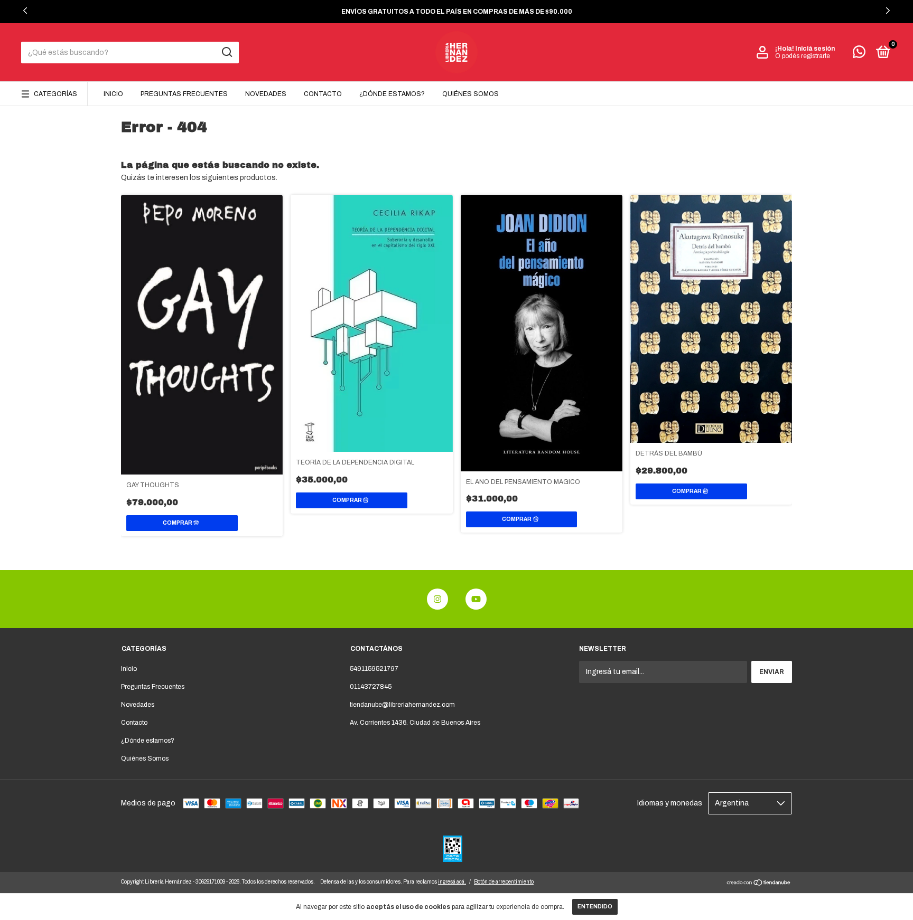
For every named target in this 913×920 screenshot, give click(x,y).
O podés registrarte (802, 56)
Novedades (265, 94)
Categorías (55, 94)
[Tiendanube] (759, 884)
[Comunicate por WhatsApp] (859, 54)
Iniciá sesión (815, 48)
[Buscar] (226, 52)
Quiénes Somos (470, 94)
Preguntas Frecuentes (184, 94)
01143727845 (371, 686)
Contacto (323, 94)
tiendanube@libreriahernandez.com (402, 704)
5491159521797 (374, 668)
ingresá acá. (452, 882)
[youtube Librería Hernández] (476, 599)
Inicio (113, 94)
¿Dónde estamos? (392, 94)
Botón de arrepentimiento (504, 882)
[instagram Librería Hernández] (437, 599)
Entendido (594, 906)
